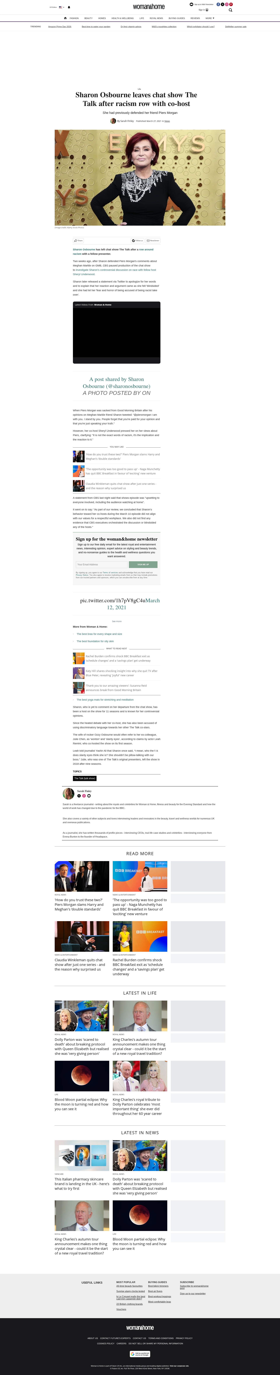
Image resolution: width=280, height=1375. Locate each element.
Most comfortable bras (159, 1302)
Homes (102, 18)
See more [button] (116, 621)
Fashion (74, 18)
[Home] (65, 18)
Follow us (139, 240)
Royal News (156, 18)
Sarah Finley (127, 121)
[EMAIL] (89, 796)
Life (142, 18)
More (209, 18)
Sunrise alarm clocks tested (130, 1291)
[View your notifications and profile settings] (69, 7)
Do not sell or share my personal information (156, 1343)
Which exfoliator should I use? (201, 26)
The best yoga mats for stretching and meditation (105, 699)
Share (80, 240)
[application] (116, 332)
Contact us (139, 1338)
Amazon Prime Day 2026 (59, 26)
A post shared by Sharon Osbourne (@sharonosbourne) (116, 382)
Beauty (88, 18)
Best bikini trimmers (158, 1286)
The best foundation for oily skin (95, 641)
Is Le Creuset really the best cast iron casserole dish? (130, 1297)
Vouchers (121, 1309)
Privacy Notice (82, 575)
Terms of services (111, 572)
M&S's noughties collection (164, 26)
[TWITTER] (79, 796)
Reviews (195, 18)
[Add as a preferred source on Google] (140, 1354)
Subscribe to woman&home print (194, 1287)
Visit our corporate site (179, 1366)
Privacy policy (184, 1338)
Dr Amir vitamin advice (131, 26)
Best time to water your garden (96, 26)
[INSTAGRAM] (84, 796)
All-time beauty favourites (129, 1286)
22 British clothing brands (129, 1304)
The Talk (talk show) (84, 778)
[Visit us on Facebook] (218, 4)
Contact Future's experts (115, 1338)
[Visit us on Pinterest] (231, 4)
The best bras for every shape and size (99, 634)
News (167, 121)
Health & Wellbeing (123, 18)
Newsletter (154, 240)
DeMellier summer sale (235, 26)
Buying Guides (177, 18)
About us (93, 1338)
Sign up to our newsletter (193, 1293)
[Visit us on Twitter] (222, 4)
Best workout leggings (159, 1296)
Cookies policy (105, 1343)
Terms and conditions (161, 1338)
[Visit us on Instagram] (227, 4)
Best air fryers (155, 1291)
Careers (121, 1343)
